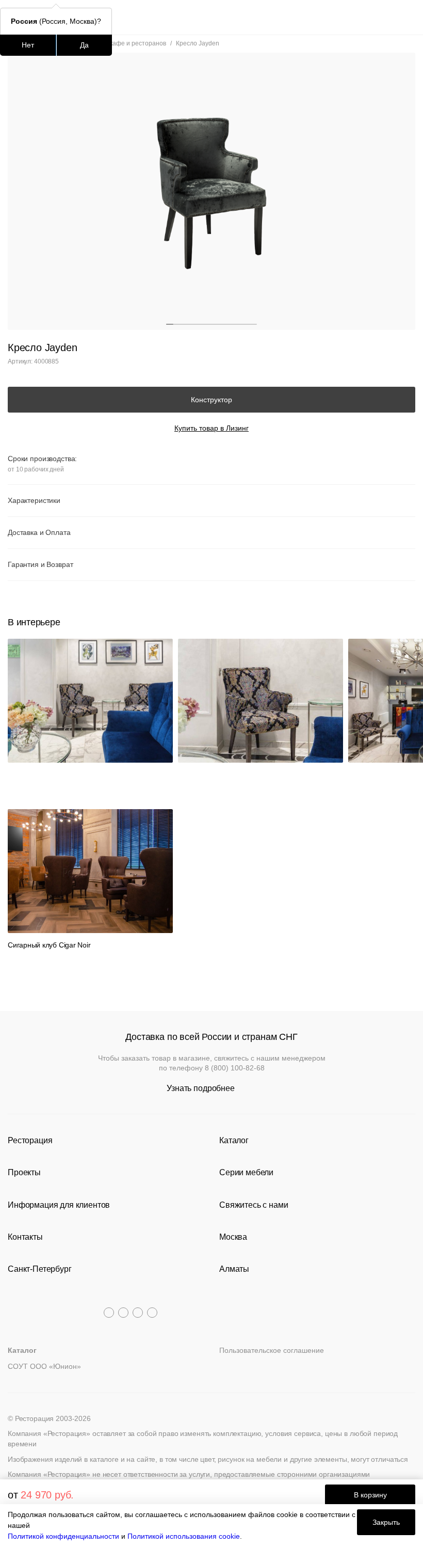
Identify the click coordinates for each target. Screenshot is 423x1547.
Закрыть (386, 1522)
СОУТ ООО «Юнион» (44, 1366)
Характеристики (34, 500)
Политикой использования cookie (183, 1536)
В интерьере (34, 622)
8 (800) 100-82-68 (235, 1068)
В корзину (370, 1495)
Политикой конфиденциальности (63, 1536)
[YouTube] (123, 1312)
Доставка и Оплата (39, 532)
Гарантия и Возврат (40, 564)
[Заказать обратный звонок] (408, 17)
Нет (28, 45)
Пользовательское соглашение (271, 1350)
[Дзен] (152, 1312)
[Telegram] (109, 1312)
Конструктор (211, 400)
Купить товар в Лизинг (211, 428)
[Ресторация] (211, 17)
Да (84, 45)
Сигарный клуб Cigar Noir (49, 945)
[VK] (138, 1312)
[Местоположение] (389, 17)
